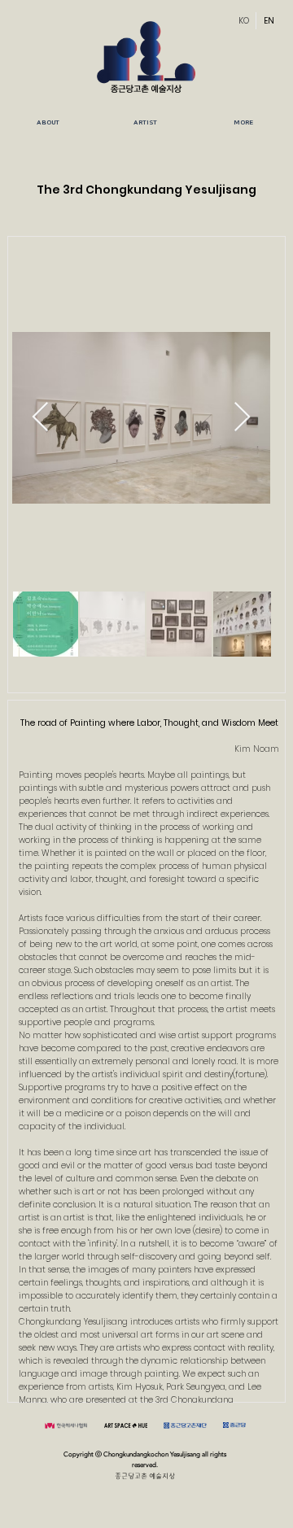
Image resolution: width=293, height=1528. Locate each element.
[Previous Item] (40, 418)
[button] (146, 122)
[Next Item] (242, 418)
